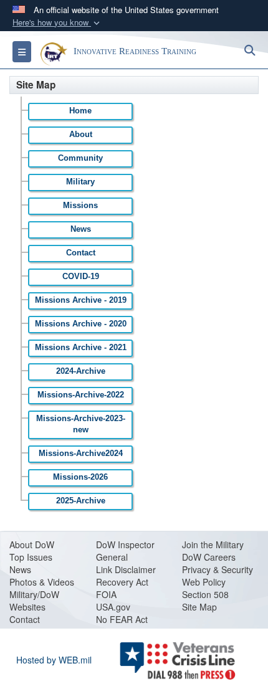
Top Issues (30, 557)
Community (80, 158)
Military (80, 182)
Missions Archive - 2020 (81, 324)
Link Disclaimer (126, 569)
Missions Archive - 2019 (81, 300)
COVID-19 (80, 276)
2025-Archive (80, 501)
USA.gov (113, 607)
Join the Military (213, 544)
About (80, 134)
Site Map (199, 607)
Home (80, 111)
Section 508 (205, 594)
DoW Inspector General (125, 550)
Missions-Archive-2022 (80, 395)
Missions (80, 205)
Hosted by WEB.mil (54, 660)
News (80, 229)
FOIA (106, 594)
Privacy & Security (217, 569)
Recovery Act (122, 582)
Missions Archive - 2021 (81, 347)
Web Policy (204, 582)
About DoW (31, 544)
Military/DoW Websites (34, 600)
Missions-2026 (80, 477)
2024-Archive (80, 371)
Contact (80, 253)
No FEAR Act (122, 619)
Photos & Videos (41, 582)
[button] (57, 22)
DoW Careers (209, 557)
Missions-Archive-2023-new (80, 424)
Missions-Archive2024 (81, 453)
